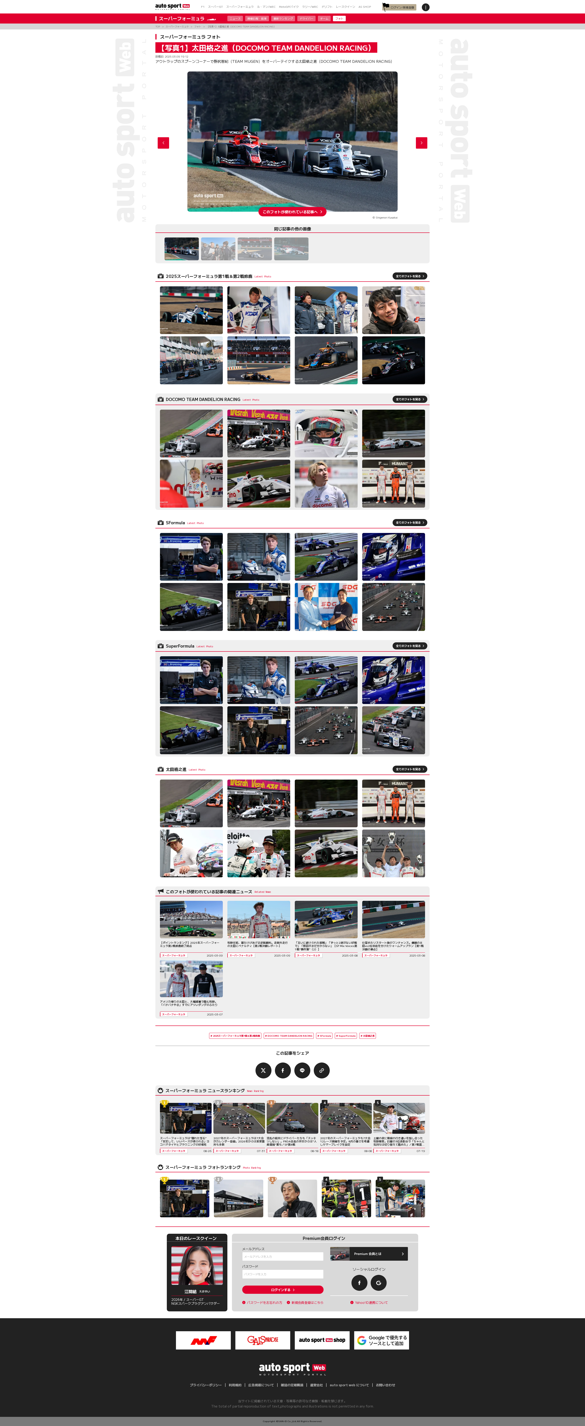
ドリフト (327, 6)
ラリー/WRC (310, 6)
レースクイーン (345, 6)
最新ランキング (283, 18)
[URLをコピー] (322, 1070)
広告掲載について (261, 1385)
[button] (421, 143)
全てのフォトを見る (408, 276)
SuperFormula (347, 1035)
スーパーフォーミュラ (240, 6)
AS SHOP (365, 6)
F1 (203, 6)
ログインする (280, 1289)
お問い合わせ (385, 1385)
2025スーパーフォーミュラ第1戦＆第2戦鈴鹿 (236, 1035)
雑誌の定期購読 (292, 1385)
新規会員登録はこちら (308, 1303)
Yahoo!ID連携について (371, 1303)
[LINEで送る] (302, 1070)
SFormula (325, 1035)
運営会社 (316, 1385)
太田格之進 (369, 1035)
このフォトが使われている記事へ (290, 211)
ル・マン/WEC (266, 6)
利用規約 (235, 1385)
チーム (324, 18)
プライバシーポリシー (206, 1385)
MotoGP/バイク (289, 6)
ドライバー (306, 18)
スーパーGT (215, 6)
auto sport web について (349, 1385)
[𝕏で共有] (263, 1070)
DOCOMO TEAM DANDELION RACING (290, 1035)
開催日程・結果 (257, 18)
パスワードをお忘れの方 (264, 1303)
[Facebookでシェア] (283, 1070)
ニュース (235, 18)
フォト (339, 18)
